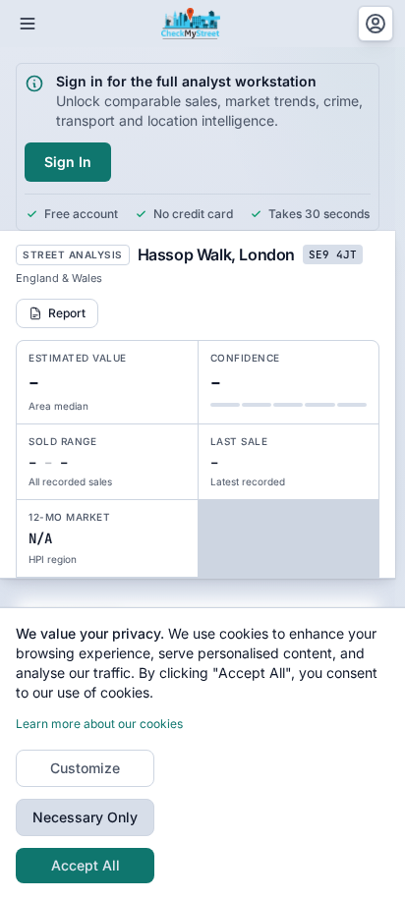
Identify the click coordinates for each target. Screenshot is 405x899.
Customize (85, 767)
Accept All (85, 865)
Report (67, 313)
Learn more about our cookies (99, 723)
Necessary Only (85, 817)
